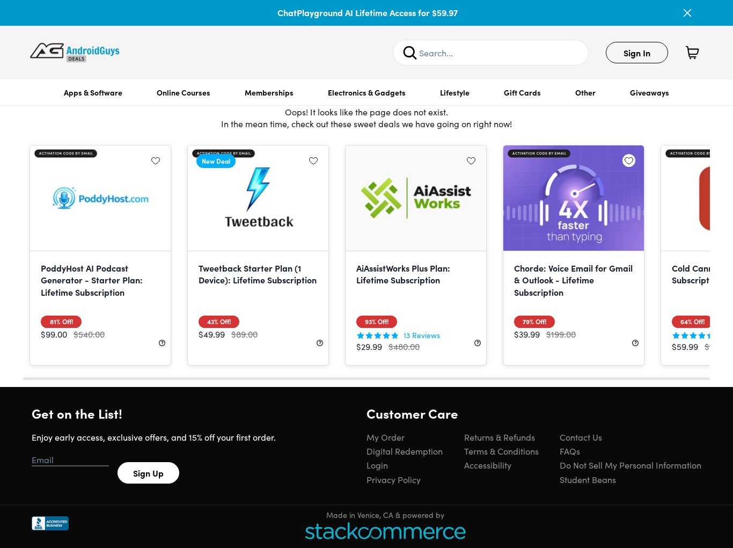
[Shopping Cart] (692, 52)
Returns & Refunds (499, 437)
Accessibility (487, 465)
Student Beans (588, 479)
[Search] (410, 52)
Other (585, 92)
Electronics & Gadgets (367, 92)
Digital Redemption (404, 451)
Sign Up (148, 473)
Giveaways (649, 92)
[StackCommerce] (385, 530)
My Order (385, 437)
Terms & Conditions (501, 451)
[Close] (687, 13)
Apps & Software (93, 92)
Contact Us (581, 437)
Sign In (637, 53)
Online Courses (183, 92)
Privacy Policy (393, 479)
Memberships (269, 92)
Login (377, 465)
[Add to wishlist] (155, 160)
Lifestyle (455, 92)
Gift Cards (522, 92)
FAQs (570, 451)
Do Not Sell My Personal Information (630, 465)
